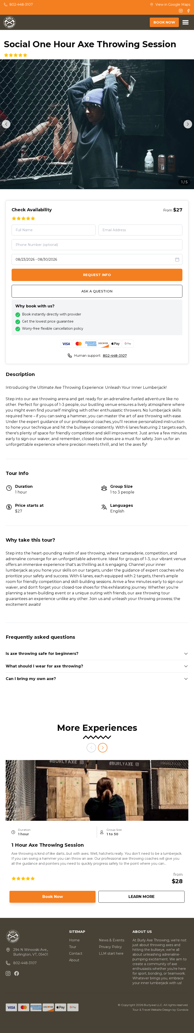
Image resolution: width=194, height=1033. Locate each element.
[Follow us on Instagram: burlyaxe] (8, 973)
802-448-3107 (115, 355)
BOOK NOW (164, 22)
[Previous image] (6, 124)
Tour (72, 947)
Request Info (97, 275)
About (74, 960)
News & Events (111, 940)
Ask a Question (97, 291)
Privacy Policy (110, 947)
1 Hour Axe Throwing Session (47, 845)
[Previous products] (91, 747)
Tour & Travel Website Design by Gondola (160, 1009)
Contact (75, 953)
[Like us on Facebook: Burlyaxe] (16, 973)
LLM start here (111, 953)
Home (74, 940)
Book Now (52, 896)
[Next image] (188, 124)
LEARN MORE (156, 896)
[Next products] (102, 747)
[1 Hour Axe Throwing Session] (97, 790)
